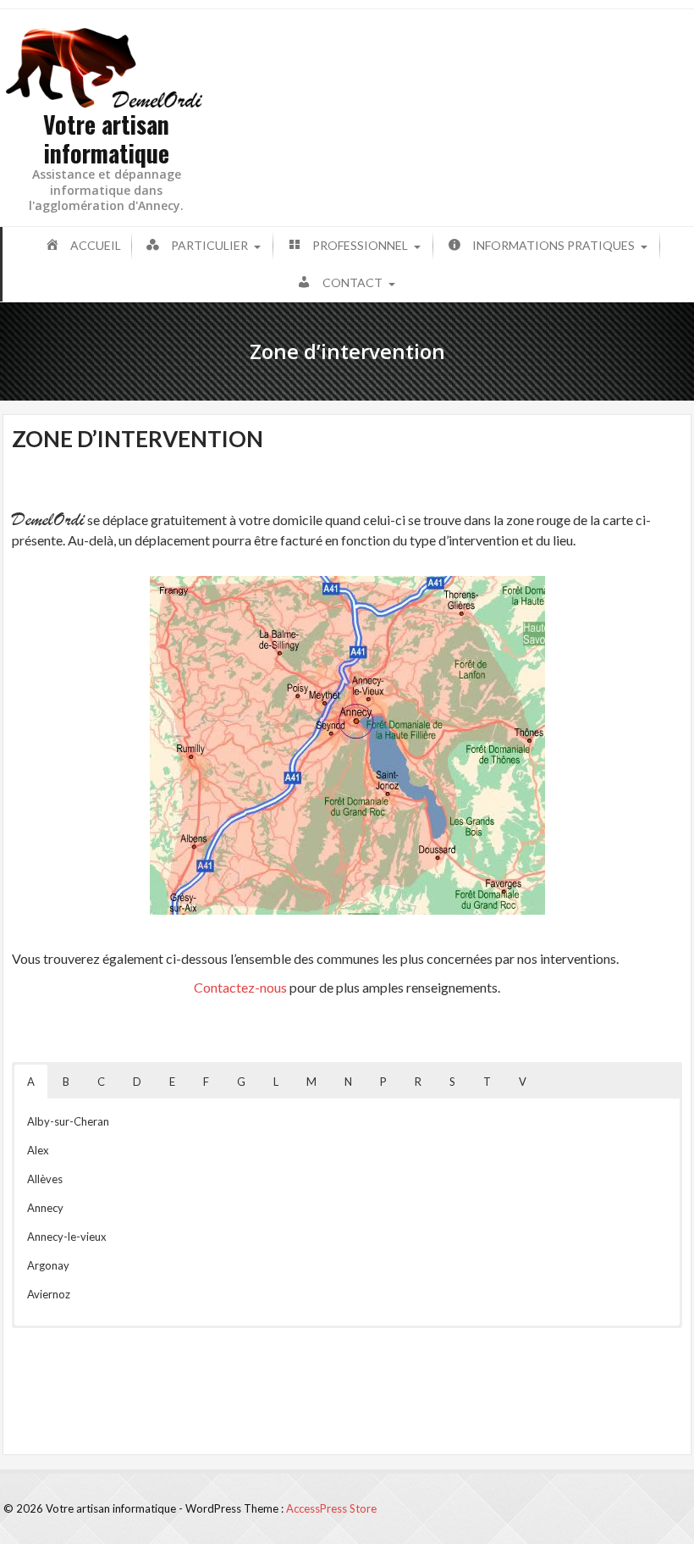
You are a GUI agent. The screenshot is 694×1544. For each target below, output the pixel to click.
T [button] (487, 1081)
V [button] (522, 1081)
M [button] (311, 1081)
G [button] (241, 1081)
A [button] (31, 1081)
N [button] (348, 1081)
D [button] (137, 1081)
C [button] (101, 1081)
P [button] (383, 1081)
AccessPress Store (331, 1508)
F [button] (206, 1081)
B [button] (66, 1081)
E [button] (172, 1081)
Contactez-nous (240, 987)
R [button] (418, 1081)
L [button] (275, 1081)
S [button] (452, 1081)
